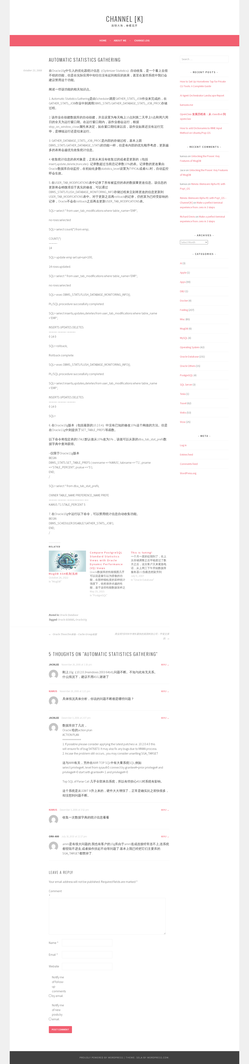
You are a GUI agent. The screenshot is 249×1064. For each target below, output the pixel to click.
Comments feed (189, 464)
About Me (120, 40)
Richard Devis (187, 216)
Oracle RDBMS (66, 619)
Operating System (190, 347)
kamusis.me (186, 105)
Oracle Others (187, 366)
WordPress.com (158, 1057)
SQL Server (186, 384)
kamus (53, 691)
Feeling (184, 310)
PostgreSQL (186, 375)
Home (102, 40)
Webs (183, 412)
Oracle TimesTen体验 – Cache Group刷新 (74, 634)
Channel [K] (124, 18)
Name (53, 943)
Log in (183, 445)
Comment (55, 893)
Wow (183, 422)
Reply (164, 664)
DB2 (182, 291)
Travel (183, 403)
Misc (182, 319)
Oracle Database (69, 615)
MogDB (184, 328)
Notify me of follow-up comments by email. (58, 986)
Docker (184, 300)
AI (181, 263)
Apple (183, 272)
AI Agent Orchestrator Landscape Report (202, 95)
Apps (183, 282)
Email (53, 954)
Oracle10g (81, 619)
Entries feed (186, 454)
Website (54, 966)
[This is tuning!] (151, 566)
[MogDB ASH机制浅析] (67, 561)
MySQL (184, 338)
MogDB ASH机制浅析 (63, 573)
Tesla (183, 394)
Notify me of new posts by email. (58, 1012)
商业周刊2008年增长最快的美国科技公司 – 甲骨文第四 (142, 636)
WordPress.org (188, 473)
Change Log (142, 40)
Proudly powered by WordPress (101, 1057)
